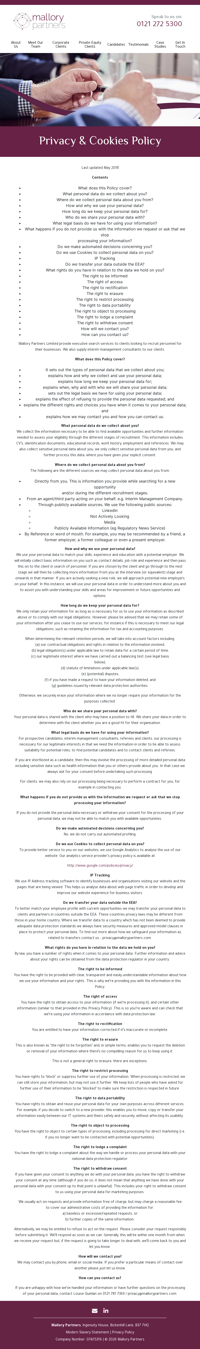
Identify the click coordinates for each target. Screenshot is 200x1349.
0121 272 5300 (159, 25)
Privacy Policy (123, 1333)
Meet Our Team (35, 45)
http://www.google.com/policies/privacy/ (100, 866)
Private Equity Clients (90, 45)
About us (16, 45)
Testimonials (138, 45)
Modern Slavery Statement (87, 1333)
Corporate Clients (60, 45)
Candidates (116, 45)
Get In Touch (180, 45)
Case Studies (160, 45)
